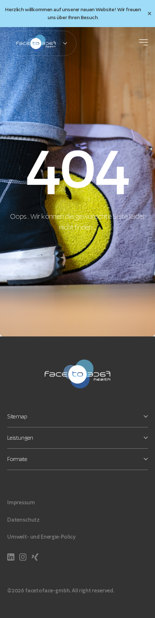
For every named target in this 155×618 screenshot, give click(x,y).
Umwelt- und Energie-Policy (41, 537)
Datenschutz (23, 520)
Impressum (21, 502)
